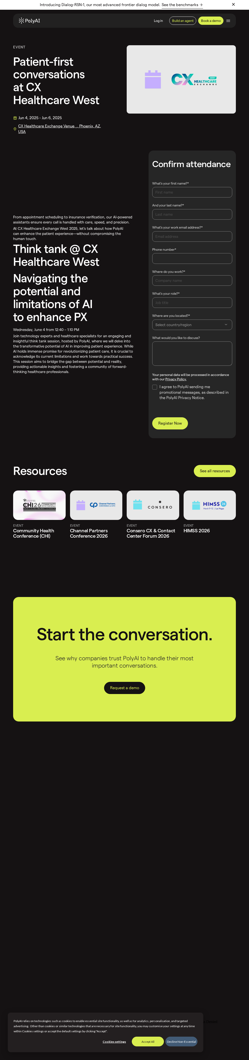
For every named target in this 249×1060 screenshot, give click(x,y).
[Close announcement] (233, 4)
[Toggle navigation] (228, 21)
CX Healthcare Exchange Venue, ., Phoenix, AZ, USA (59, 129)
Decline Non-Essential (181, 1041)
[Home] (29, 21)
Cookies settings (114, 1041)
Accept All (148, 1041)
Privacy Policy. (176, 379)
